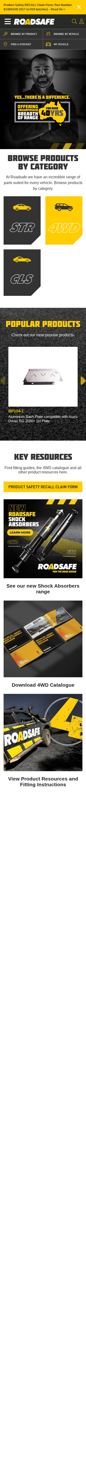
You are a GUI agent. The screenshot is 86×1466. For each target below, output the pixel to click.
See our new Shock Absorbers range (43, 588)
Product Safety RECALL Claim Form (43, 486)
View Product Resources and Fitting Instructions (43, 781)
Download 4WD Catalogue (43, 685)
